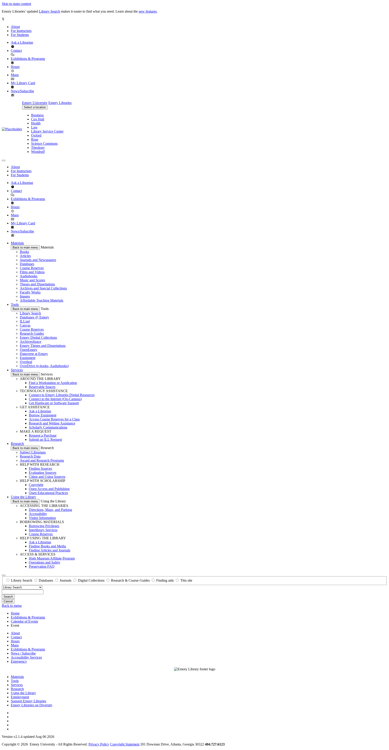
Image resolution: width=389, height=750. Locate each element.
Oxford (36, 135)
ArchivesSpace (30, 341)
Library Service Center (47, 131)
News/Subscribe (22, 91)
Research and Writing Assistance (52, 423)
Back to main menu (25, 247)
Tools (15, 304)
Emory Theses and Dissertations (43, 346)
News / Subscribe (23, 653)
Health (36, 123)
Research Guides (32, 333)
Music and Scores (32, 280)
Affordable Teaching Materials (41, 300)
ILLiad (25, 321)
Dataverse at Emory (34, 354)
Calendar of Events (24, 621)
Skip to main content (16, 4)
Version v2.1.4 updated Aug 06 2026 (28, 737)
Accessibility (38, 514)
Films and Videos (32, 272)
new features (148, 11)
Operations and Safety (44, 562)
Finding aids (165, 580)
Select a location (35, 107)
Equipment (27, 358)
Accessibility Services (26, 657)
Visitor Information (42, 518)
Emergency (19, 661)
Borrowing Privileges (44, 526)
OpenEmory (28, 350)
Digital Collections (91, 580)
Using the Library (23, 497)
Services (17, 370)
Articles (25, 256)
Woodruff (38, 152)
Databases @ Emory (34, 317)
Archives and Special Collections (43, 288)
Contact (16, 50)
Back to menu (12, 606)
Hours (15, 67)
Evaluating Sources (42, 472)
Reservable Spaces (42, 387)
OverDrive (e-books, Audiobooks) (44, 366)
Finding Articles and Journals (49, 550)
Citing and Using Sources (47, 477)
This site (186, 580)
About (15, 27)
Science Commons (44, 143)
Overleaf (26, 362)
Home (15, 613)
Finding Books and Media (47, 546)
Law (34, 127)
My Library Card (23, 83)
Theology (38, 147)
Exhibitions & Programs (28, 59)
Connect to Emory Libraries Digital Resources (62, 395)
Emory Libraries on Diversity (31, 705)
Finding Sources (40, 468)
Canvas (25, 325)
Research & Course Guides (130, 580)
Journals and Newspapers (38, 260)
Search (8, 596)
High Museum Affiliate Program (52, 558)
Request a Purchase (43, 435)
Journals (65, 580)
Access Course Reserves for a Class (54, 419)
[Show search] (3, 575)
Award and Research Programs (42, 460)
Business (37, 115)
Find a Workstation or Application (53, 383)
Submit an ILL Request (45, 439)
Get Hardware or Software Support (54, 403)
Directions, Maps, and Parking (50, 510)
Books (24, 252)
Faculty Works (30, 292)
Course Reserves (32, 268)
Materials (17, 243)
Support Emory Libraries (28, 701)
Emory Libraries (60, 103)
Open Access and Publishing (49, 489)
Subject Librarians (33, 452)
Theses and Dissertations (37, 284)
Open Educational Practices (48, 493)
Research (17, 443)
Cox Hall (37, 119)
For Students (20, 35)
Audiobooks (28, 276)
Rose (34, 139)
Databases (27, 264)
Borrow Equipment (42, 415)
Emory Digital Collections (38, 337)
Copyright (36, 485)
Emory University (34, 103)
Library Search (49, 11)
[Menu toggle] (3, 160)
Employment (20, 697)
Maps (15, 75)
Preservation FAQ (41, 566)
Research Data (30, 456)
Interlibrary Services (43, 530)
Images (25, 296)
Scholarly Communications (48, 427)
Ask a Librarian (22, 42)
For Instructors (21, 31)
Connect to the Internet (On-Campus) (55, 399)
